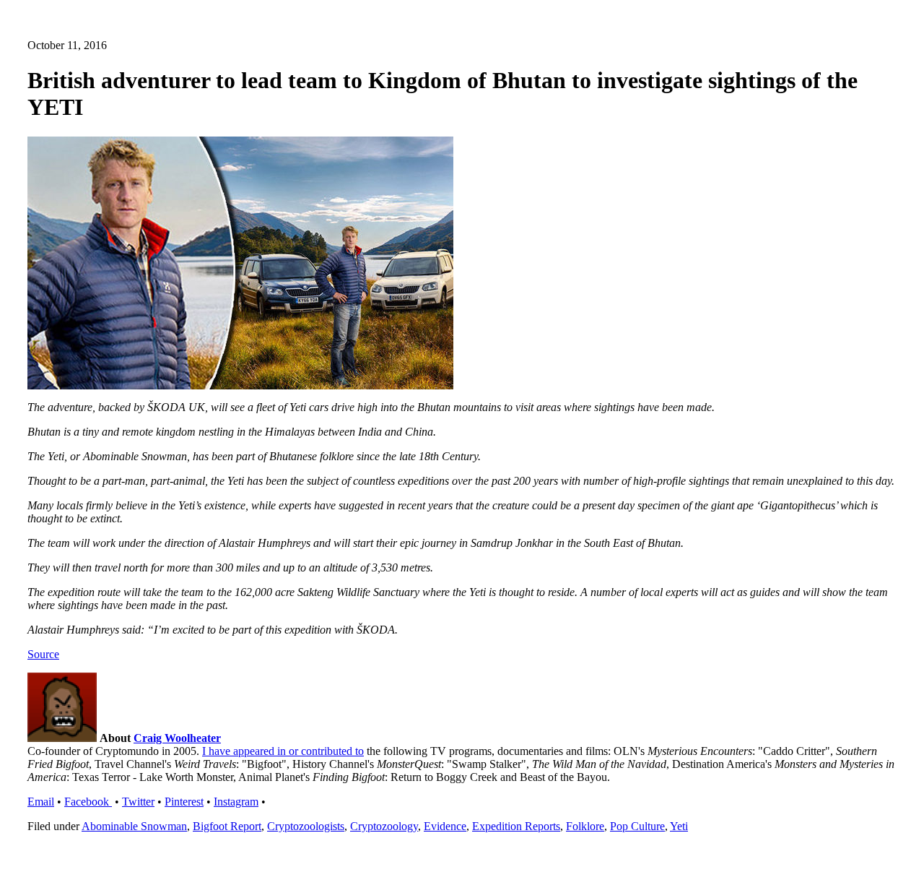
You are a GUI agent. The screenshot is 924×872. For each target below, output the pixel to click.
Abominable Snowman (134, 826)
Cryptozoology (384, 826)
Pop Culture (637, 826)
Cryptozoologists (305, 826)
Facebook (88, 801)
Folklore (585, 826)
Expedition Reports (516, 826)
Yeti (679, 826)
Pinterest (184, 801)
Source (43, 654)
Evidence (445, 826)
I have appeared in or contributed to (283, 751)
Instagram (236, 801)
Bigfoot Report (227, 826)
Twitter (138, 801)
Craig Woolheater (177, 738)
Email (40, 801)
